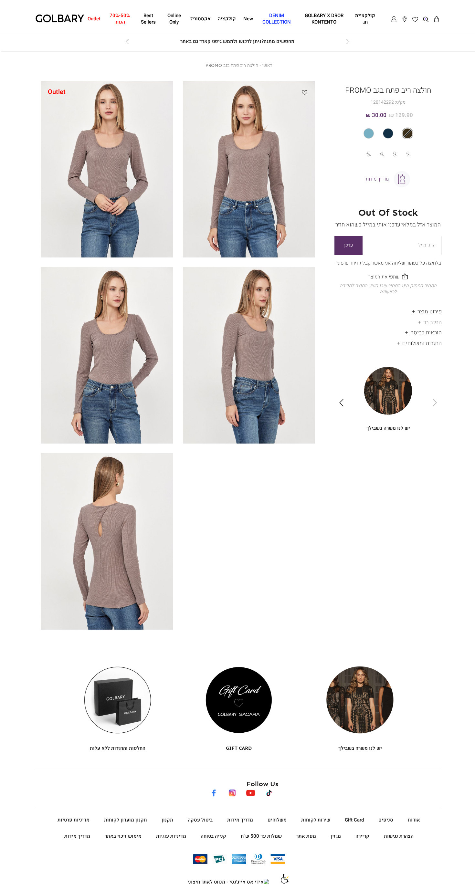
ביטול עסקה (200, 819)
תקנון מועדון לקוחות (125, 819)
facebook (213, 792)
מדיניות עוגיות (171, 836)
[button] (436, 19)
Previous (347, 42)
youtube (250, 792)
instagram (232, 792)
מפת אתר (306, 836)
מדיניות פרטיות (74, 819)
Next (127, 42)
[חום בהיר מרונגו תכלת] (388, 133)
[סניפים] (404, 19)
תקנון (167, 819)
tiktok (269, 792)
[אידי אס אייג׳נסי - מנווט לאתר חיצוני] (228, 882)
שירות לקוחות (315, 819)
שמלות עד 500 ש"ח (261, 836)
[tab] (388, 310)
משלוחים (277, 819)
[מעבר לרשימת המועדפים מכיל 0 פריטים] (415, 19)
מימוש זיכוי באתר (123, 836)
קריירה (362, 836)
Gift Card (354, 819)
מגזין (336, 836)
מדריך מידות (240, 819)
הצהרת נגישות (399, 836)
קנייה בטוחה (213, 836)
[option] (407, 133)
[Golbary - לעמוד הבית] (60, 21)
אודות (414, 819)
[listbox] (388, 133)
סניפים (385, 819)
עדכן (348, 245)
